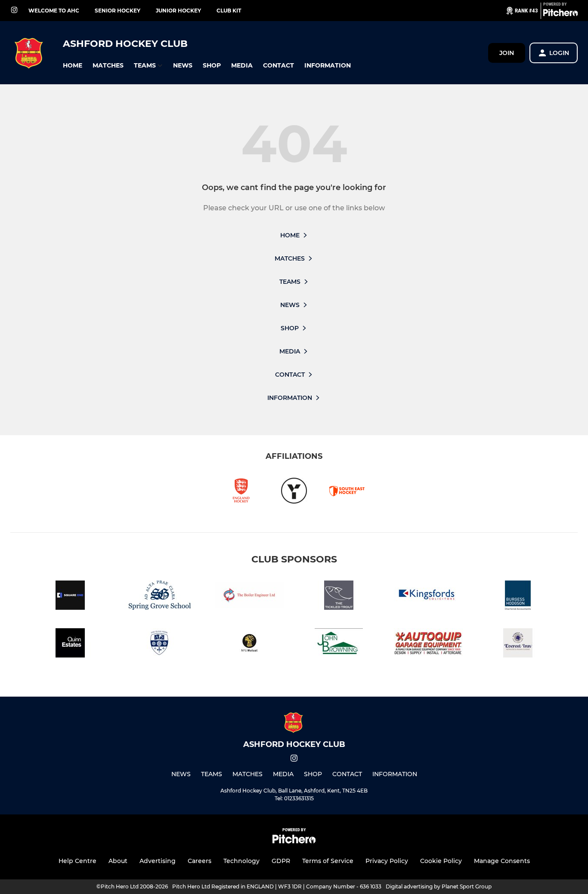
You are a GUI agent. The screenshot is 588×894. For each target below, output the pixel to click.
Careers (199, 861)
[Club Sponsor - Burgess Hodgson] (517, 597)
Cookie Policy (441, 861)
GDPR (281, 861)
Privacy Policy (386, 861)
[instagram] (14, 10)
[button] (72, 65)
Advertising (157, 861)
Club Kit (229, 10)
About (117, 861)
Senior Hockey (117, 10)
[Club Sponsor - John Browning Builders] (338, 644)
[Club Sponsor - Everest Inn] (517, 644)
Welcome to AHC (53, 10)
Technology (241, 861)
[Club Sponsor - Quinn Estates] (70, 644)
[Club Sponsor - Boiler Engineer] (249, 597)
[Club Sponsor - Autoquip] (428, 644)
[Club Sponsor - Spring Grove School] (159, 597)
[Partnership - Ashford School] (159, 644)
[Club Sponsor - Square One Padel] (70, 597)
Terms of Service (327, 861)
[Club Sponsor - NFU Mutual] (249, 644)
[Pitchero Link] (560, 14)
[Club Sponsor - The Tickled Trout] (338, 597)
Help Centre (77, 861)
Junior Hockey (178, 10)
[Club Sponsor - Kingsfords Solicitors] (428, 597)
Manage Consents (502, 861)
